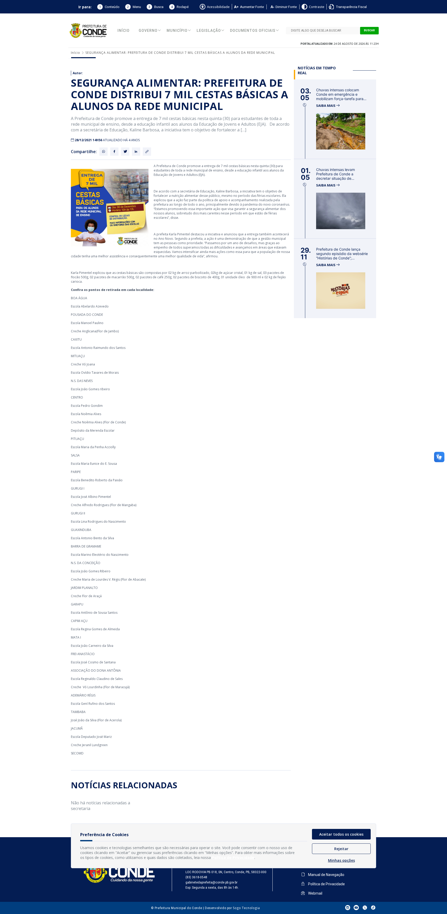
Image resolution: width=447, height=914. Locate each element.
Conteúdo (109, 6)
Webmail (314, 893)
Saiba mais (326, 105)
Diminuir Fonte (286, 6)
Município (177, 30)
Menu (134, 6)
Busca (155, 6)
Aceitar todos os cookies (341, 834)
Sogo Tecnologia (246, 908)
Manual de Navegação (325, 875)
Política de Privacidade (326, 884)
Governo (148, 30)
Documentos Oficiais (252, 30)
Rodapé (180, 6)
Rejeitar (341, 848)
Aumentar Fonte (252, 6)
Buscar (369, 30)
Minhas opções (341, 860)
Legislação (209, 30)
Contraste (316, 6)
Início (123, 30)
